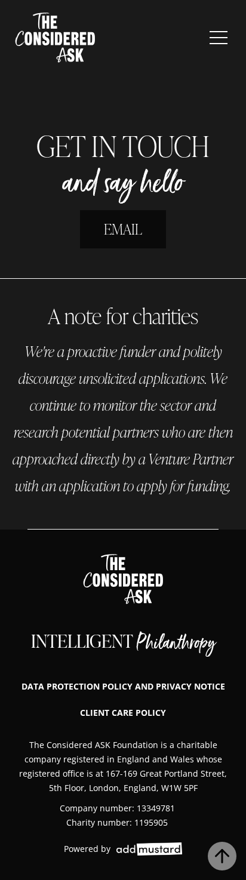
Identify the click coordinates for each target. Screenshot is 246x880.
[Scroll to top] (222, 856)
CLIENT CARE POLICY (123, 712)
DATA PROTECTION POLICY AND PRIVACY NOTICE (123, 686)
